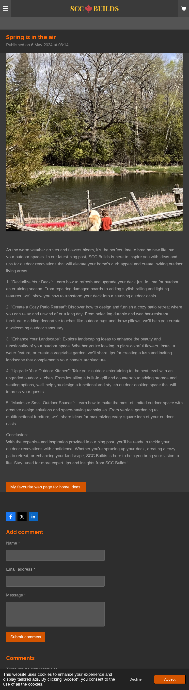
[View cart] (183, 8)
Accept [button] (169, 679)
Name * (13, 543)
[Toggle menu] (5, 8)
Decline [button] (135, 679)
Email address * (20, 569)
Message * (16, 595)
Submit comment (25, 637)
